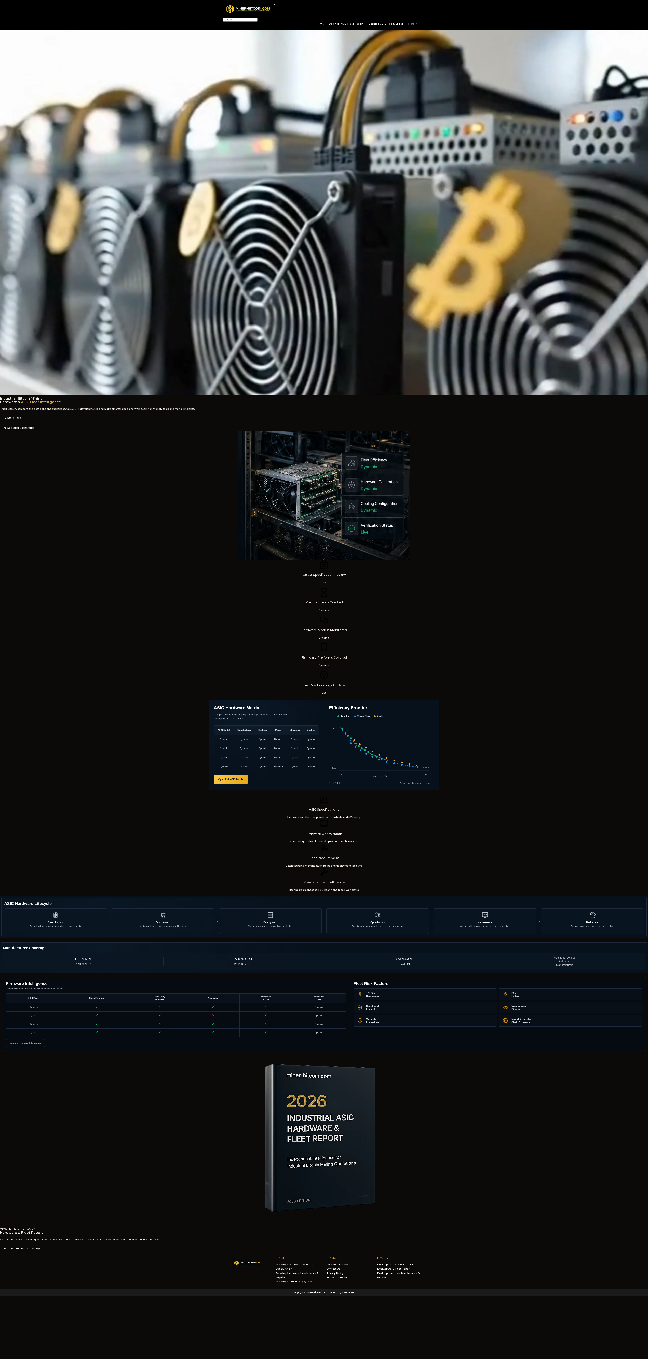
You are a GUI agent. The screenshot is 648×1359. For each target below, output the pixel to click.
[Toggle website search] (424, 24)
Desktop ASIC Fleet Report (393, 1268)
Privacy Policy (335, 1273)
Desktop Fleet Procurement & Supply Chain (294, 1266)
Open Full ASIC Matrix (230, 779)
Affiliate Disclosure (338, 1264)
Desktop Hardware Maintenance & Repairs (297, 1275)
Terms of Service (337, 1277)
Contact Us (333, 1268)
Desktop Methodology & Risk (294, 1281)
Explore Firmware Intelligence (25, 1043)
